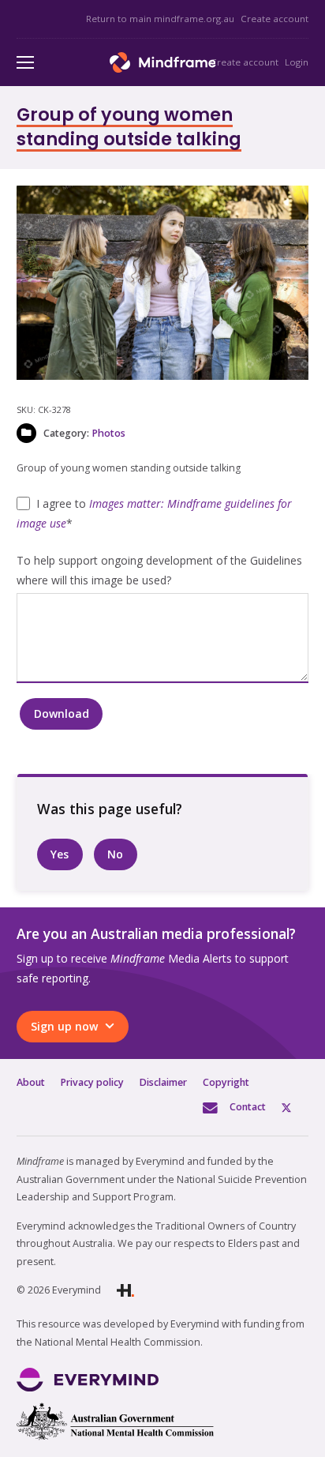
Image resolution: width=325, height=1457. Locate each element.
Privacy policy (92, 1082)
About (31, 1082)
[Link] (163, 62)
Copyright (226, 1082)
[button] (286, 208)
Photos (108, 433)
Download (61, 713)
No (115, 854)
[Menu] (25, 62)
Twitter (295, 1106)
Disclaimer (163, 1082)
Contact (248, 1106)
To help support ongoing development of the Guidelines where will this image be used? (159, 570)
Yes (59, 854)
